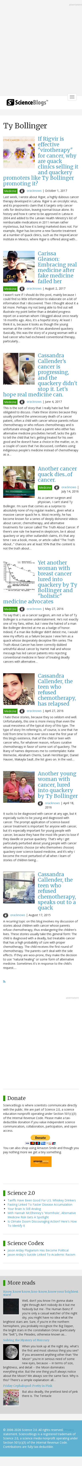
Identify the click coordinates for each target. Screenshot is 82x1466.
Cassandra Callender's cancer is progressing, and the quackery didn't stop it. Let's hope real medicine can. (40, 375)
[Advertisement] (41, 48)
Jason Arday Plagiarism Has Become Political (38, 1250)
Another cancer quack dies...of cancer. (57, 474)
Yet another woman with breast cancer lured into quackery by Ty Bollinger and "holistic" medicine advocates (40, 582)
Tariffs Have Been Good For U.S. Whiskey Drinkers (42, 1200)
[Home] (27, 104)
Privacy (69, 1430)
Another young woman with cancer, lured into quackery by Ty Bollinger (58, 784)
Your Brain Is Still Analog (24, 1209)
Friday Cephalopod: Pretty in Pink (27, 1386)
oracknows (34, 191)
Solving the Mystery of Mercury (26, 1340)
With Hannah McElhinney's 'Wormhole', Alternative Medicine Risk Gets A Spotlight (42, 1215)
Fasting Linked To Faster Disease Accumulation (40, 1204)
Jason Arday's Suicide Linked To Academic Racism (41, 1254)
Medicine (10, 191)
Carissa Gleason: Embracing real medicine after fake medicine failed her (57, 267)
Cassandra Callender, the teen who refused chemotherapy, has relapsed (57, 690)
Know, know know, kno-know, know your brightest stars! (40, 1293)
